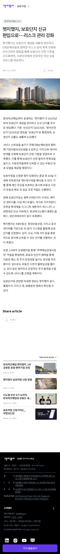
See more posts (46, 357)
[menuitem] (48, 70)
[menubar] (48, 70)
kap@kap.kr (21, 513)
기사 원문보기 (30, 548)
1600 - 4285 (17, 517)
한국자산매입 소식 (12, 21)
